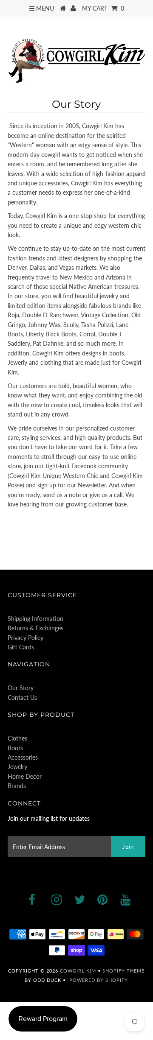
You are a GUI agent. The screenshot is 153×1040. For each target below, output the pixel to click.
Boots (15, 748)
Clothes (17, 738)
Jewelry (17, 766)
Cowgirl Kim (78, 970)
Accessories (23, 757)
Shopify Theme (123, 970)
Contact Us (22, 697)
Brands (17, 785)
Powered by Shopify (98, 980)
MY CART (103, 8)
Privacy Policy (25, 637)
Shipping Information (35, 618)
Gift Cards (21, 647)
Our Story (21, 687)
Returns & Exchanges (35, 628)
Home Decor (25, 776)
